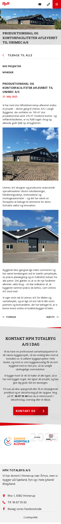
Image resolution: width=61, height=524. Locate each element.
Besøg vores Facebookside (25, 509)
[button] (57, 4)
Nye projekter (12, 66)
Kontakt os (25, 411)
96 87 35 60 (21, 396)
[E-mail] (40, 4)
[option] (16, 441)
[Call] (48, 4)
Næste (50, 317)
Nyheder (8, 72)
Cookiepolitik (31, 517)
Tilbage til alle (20, 55)
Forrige (11, 317)
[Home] (18, 4)
